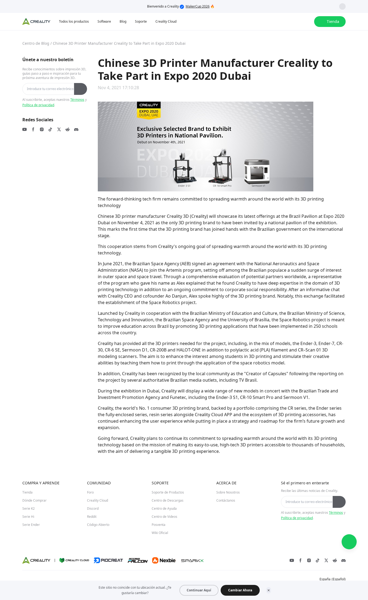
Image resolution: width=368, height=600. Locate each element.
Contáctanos (225, 500)
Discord (93, 508)
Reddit (91, 516)
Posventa (158, 524)
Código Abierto (98, 524)
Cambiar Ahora (240, 590)
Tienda (27, 492)
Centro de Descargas (167, 500)
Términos (77, 99)
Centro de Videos (164, 516)
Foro (90, 492)
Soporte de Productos (168, 492)
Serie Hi (28, 516)
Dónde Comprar (34, 500)
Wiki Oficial (160, 532)
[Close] (268, 590)
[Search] (296, 21)
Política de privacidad (38, 105)
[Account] (306, 21)
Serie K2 (28, 508)
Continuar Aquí (199, 590)
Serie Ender (31, 524)
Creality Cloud (97, 500)
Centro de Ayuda (164, 508)
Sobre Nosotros (228, 492)
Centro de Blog (35, 43)
